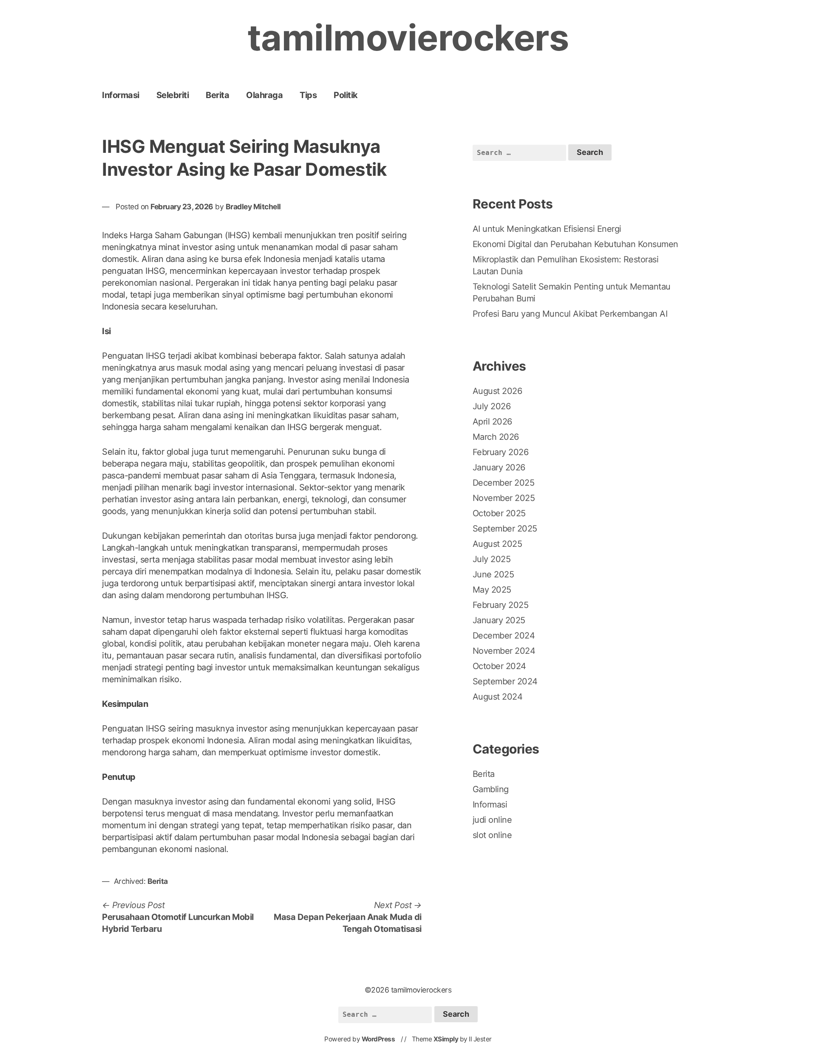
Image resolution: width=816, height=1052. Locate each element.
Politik (346, 95)
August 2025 (497, 544)
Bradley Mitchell (253, 206)
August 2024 (498, 697)
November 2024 (504, 651)
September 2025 (505, 528)
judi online (492, 820)
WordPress (378, 1039)
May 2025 (492, 590)
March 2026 (496, 437)
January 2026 (499, 467)
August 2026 (497, 391)
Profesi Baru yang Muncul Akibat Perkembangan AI (570, 314)
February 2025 (501, 605)
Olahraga (264, 95)
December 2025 (504, 483)
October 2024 (499, 666)
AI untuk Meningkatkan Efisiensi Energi (547, 229)
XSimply (446, 1039)
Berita (217, 95)
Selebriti (172, 95)
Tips (308, 95)
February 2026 (501, 452)
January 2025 (499, 620)
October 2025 (499, 513)
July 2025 (492, 559)
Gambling (491, 789)
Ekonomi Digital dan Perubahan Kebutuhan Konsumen (575, 244)
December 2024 (504, 635)
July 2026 (492, 406)
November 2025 (504, 498)
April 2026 (492, 421)
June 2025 (493, 574)
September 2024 (505, 681)
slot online (492, 835)
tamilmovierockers (408, 37)
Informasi (120, 95)
